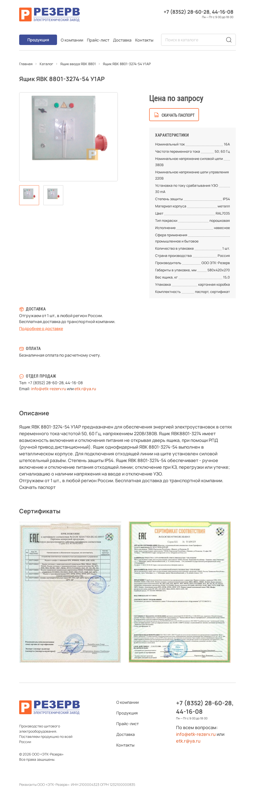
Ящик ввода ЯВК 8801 (78, 63)
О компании (72, 40)
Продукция (38, 40)
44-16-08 (222, 11)
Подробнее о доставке (41, 328)
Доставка (122, 40)
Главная (26, 63)
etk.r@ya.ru (85, 388)
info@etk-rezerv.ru (48, 388)
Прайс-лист (98, 40)
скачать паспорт (178, 115)
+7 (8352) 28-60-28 (186, 11)
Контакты (144, 40)
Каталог (46, 63)
